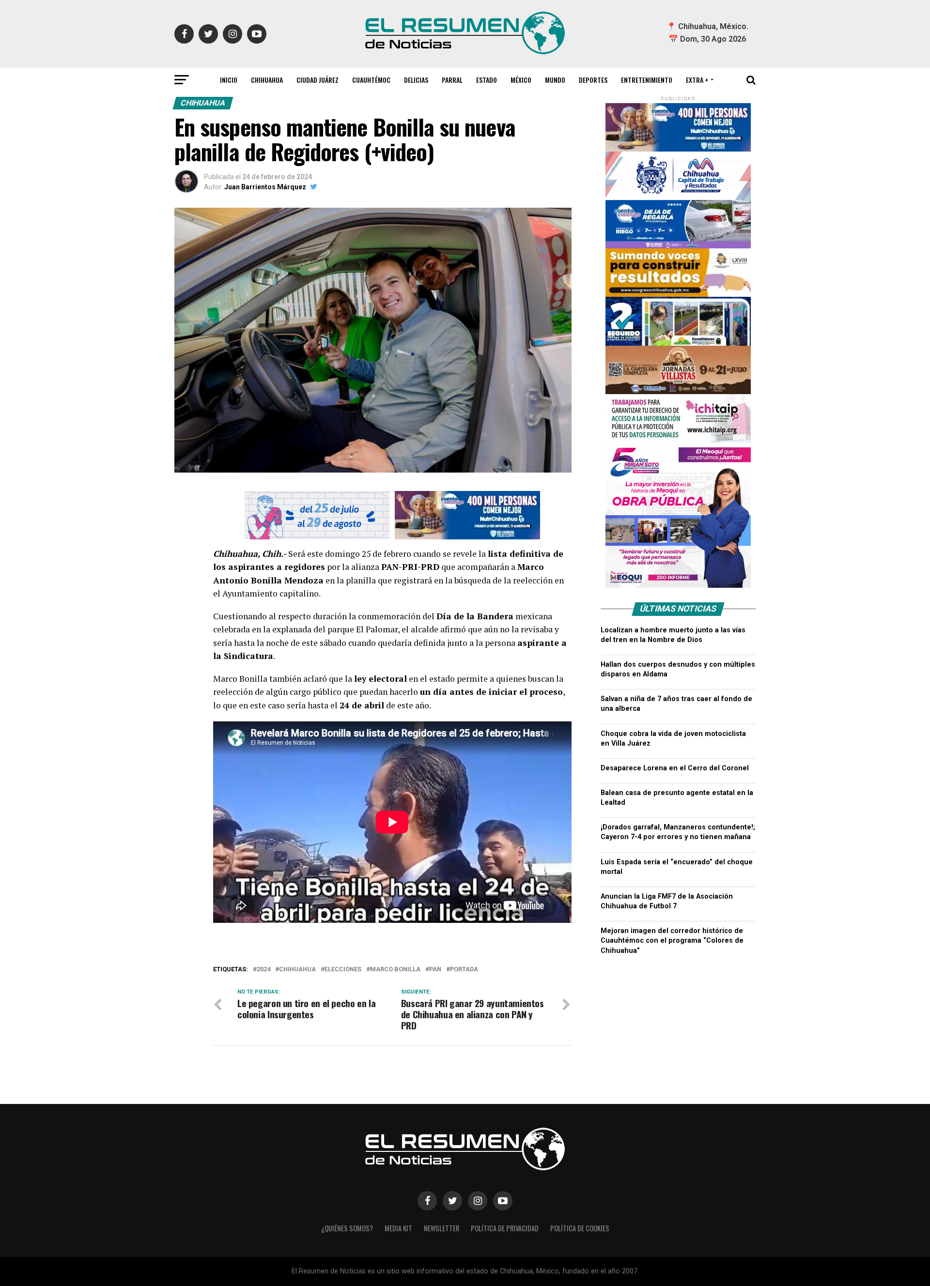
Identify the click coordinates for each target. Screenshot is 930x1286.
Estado (486, 80)
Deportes (593, 80)
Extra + (697, 80)
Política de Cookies (579, 1228)
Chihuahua (267, 80)
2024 (263, 969)
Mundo (555, 80)
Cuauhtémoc (371, 80)
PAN (435, 969)
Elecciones (343, 969)
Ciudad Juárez (317, 80)
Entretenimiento (646, 80)
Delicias (416, 80)
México (521, 80)
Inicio (228, 80)
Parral (452, 80)
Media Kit (398, 1228)
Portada (464, 969)
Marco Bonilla (395, 969)
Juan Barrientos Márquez (265, 187)
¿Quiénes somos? (347, 1228)
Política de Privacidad (505, 1228)
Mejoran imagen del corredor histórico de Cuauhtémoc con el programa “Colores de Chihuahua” (672, 940)
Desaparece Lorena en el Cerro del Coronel (675, 768)
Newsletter (441, 1228)
